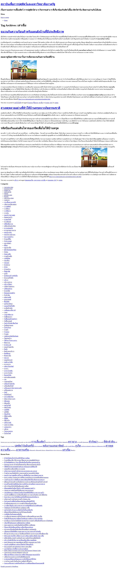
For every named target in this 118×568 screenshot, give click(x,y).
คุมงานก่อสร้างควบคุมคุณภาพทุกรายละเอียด (17, 546)
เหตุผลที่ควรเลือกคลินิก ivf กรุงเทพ (14, 469)
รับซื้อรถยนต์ (8, 321)
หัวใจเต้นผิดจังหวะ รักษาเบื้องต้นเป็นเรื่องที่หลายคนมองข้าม (22, 462)
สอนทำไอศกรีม (9, 347)
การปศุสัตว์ (7, 206)
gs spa (8, 442)
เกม (5, 379)
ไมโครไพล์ (7, 433)
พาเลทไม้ (70, 446)
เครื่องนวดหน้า (32, 450)
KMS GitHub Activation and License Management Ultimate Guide (22, 550)
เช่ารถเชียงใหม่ (8, 396)
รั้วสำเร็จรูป (7, 327)
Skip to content (5, 17)
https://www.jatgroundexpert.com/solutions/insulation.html (34, 99)
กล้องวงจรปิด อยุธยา (10, 204)
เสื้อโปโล (7, 420)
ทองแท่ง (6, 262)
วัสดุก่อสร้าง (7, 338)
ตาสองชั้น (80, 442)
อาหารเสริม (22, 449)
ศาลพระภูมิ (7, 345)
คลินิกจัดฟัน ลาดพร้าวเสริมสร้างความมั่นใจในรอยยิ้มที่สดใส (22, 538)
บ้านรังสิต (7, 291)
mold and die (7, 192)
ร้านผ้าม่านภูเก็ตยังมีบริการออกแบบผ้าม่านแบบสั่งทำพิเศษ (21, 473)
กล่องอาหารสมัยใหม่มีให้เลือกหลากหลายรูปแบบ (18, 490)
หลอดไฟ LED (8, 360)
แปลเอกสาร (7, 427)
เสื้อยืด (6, 418)
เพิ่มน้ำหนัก (7, 407)
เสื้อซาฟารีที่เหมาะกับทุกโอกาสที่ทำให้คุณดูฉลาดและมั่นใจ (22, 554)
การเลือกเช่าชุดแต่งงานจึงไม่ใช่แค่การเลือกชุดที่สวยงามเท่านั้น (23, 516)
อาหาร (6, 368)
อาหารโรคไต (8, 373)
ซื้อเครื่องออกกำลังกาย (58, 442)
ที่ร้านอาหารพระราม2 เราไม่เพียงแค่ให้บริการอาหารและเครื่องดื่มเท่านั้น (26, 533)
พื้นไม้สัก (6, 301)
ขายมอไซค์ (7, 219)
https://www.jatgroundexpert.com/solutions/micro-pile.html (65, 176)
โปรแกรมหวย (8, 431)
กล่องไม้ (29, 442)
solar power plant (9, 198)
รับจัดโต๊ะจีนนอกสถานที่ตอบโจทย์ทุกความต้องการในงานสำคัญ (23, 518)
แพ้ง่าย (6, 429)
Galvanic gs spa (4, 442)
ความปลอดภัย (8, 228)
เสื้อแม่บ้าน (73, 450)
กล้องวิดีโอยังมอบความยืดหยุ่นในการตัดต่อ (17, 523)
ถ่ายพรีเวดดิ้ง (8, 256)
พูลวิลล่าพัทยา (8, 303)
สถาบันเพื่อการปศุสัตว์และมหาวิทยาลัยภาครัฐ (28, 4)
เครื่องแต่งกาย (8, 390)
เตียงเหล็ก (7, 403)
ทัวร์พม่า (93, 441)
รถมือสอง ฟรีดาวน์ (9, 310)
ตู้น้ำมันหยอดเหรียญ (10, 249)
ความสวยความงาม (10, 230)
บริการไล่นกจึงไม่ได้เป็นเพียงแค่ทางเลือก (16, 486)
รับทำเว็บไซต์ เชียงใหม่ (11, 323)
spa (24, 442)
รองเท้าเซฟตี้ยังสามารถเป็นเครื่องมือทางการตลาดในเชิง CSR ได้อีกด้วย (25, 494)
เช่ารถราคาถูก (59, 450)
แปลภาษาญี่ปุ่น (8, 424)
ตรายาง (72, 441)
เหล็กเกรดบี (7, 422)
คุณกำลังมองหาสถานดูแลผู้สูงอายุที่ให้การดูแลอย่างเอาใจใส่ (22, 542)
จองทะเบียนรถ (48, 442)
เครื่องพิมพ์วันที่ (8, 386)
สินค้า (6, 349)
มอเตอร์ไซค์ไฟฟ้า (9, 306)
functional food (8, 189)
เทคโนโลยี (17, 102)
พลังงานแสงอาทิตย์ (53, 445)
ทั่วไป (5, 267)
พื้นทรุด (35, 102)
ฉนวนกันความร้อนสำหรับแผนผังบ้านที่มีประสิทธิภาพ (32, 31)
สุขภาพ (6, 358)
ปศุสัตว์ (19, 445)
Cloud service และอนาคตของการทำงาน (16, 552)
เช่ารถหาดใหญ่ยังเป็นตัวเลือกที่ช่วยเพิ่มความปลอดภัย (20, 529)
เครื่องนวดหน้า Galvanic (40, 450)
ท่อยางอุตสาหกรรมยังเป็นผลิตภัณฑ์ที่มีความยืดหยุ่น (19, 525)
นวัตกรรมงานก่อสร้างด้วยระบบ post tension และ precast (20, 471)
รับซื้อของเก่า (8, 316)
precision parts (8, 195)
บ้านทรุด (30, 102)
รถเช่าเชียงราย (8, 314)
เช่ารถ (54, 450)
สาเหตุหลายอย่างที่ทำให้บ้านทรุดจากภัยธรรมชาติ (30, 107)
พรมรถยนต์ (7, 299)
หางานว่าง (7, 364)
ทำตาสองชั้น (100, 442)
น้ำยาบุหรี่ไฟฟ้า (8, 278)
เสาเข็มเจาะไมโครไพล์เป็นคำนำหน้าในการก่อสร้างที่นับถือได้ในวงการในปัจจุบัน (28, 520)
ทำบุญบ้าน (7, 269)
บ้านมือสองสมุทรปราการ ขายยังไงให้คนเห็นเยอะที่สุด (20, 503)
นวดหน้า (3, 446)
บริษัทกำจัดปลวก (9, 286)
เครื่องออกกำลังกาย (49, 450)
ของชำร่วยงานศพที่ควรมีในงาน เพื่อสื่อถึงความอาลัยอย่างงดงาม (23, 475)
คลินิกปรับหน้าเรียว (10, 226)
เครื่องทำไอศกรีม (9, 383)
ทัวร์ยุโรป (7, 265)
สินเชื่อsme (7, 353)
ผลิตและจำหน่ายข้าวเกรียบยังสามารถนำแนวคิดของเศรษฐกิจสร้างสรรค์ (25, 482)
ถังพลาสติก (7, 254)
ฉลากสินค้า (7, 243)
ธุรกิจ (5, 273)
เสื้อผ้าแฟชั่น (8, 416)
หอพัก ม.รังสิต (8, 362)
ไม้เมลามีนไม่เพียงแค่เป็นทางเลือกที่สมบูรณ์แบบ (18, 527)
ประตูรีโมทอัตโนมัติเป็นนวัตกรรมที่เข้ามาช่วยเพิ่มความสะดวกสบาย (24, 484)
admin (56, 102)
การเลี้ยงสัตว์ (38, 441)
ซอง (52, 442)
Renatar (6, 196)
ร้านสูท (6, 334)
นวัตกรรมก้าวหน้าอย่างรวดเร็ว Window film (17, 499)
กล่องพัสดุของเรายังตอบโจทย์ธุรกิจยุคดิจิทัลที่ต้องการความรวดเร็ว (24, 492)
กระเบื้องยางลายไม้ (10, 202)
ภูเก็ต (78, 445)
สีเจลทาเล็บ (7, 355)
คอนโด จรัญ (8, 232)
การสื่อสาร (7, 211)
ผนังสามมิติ (7, 297)
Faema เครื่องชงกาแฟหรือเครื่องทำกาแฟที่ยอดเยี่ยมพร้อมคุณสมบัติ (24, 563)
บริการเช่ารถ (8, 282)
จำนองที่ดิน (7, 239)
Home (6, 20)
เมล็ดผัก (6, 412)
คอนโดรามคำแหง (9, 234)
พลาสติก (65, 446)
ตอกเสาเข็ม (7, 247)
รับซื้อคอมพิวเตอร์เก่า (10, 319)
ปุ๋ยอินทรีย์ (28, 445)
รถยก (5, 312)
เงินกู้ (5, 392)
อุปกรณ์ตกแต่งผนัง (9, 377)
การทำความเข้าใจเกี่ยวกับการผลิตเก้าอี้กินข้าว (18, 561)
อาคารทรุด (37, 180)
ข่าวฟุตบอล (7, 221)
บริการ (16, 180)
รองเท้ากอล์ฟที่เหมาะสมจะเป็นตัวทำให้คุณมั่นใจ (18, 544)
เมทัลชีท (6, 409)
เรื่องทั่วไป (7, 414)
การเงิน (6, 213)
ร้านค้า (6, 329)
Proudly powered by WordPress (9, 566)
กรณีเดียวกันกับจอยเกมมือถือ (13, 514)
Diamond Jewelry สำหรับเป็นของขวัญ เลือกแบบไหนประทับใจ (22, 464)
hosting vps (7, 190)
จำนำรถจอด (8, 241)
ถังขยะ (6, 252)
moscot (6, 193)
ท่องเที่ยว (7, 260)
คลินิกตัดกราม (8, 224)
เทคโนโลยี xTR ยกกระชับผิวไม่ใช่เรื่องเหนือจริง (18, 510)
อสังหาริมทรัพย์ (8, 366)
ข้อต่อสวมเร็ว (8, 217)
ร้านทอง (6, 332)
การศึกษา (7, 208)
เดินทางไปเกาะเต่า (9, 399)
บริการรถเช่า (8, 446)
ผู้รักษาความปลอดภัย (38, 446)
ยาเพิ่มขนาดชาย (99, 446)
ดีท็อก (6, 245)
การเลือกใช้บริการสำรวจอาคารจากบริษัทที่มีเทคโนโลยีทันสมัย (23, 505)
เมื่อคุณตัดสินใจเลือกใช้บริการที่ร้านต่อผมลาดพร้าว (19, 488)
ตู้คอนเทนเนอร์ (86, 442)
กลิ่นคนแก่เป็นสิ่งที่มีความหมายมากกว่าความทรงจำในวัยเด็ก (22, 531)
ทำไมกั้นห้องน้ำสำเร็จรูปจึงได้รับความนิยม (17, 458)
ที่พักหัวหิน (109, 441)
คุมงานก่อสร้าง (8, 237)
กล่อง (26, 442)
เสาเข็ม (41, 102)
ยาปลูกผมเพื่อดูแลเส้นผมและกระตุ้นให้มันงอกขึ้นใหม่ (20, 559)
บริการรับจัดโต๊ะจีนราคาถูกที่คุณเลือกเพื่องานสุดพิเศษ (20, 540)
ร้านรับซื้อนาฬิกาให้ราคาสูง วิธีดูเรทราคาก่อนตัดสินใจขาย (21, 460)
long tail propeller (19, 442)
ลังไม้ (104, 446)
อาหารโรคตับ (8, 370)
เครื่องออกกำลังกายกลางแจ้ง (13, 388)
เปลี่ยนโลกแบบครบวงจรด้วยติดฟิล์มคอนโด (17, 557)
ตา (77, 442)
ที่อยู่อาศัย (7, 271)
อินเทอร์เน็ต (7, 375)
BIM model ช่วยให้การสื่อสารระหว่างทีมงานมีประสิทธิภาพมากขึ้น (24, 536)
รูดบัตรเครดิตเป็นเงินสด (11, 336)
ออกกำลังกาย (13, 450)
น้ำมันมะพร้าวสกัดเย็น (11, 275)
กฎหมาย (6, 200)
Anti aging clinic (8, 187)
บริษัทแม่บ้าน (8, 288)
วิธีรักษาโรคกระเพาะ (10, 340)
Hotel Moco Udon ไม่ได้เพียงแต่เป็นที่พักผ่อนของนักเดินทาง (21, 497)
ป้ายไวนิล (7, 295)
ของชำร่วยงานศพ (9, 215)
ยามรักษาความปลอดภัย (86, 446)
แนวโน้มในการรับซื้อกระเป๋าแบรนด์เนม (16, 549)
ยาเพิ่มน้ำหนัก (8, 308)
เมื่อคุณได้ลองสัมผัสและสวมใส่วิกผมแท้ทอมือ (18, 512)
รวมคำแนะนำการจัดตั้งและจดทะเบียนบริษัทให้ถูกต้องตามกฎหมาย (24, 479)
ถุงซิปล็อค (7, 258)
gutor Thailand (13, 442)
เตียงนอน (7, 401)
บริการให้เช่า (8, 284)
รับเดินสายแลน (8, 325)
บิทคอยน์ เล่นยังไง (9, 293)
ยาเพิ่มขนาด (93, 446)
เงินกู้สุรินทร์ (7, 394)
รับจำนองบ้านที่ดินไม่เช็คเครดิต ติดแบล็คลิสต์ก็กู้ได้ (19, 501)
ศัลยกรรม (7, 342)
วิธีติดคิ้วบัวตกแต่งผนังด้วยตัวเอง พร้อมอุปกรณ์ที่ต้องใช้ (20, 466)
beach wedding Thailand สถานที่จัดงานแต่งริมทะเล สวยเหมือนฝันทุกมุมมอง (26, 477)
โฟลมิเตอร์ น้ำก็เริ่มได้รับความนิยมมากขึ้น (17, 507)
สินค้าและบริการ (9, 351)
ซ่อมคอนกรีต (29, 180)
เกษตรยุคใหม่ (8, 381)
